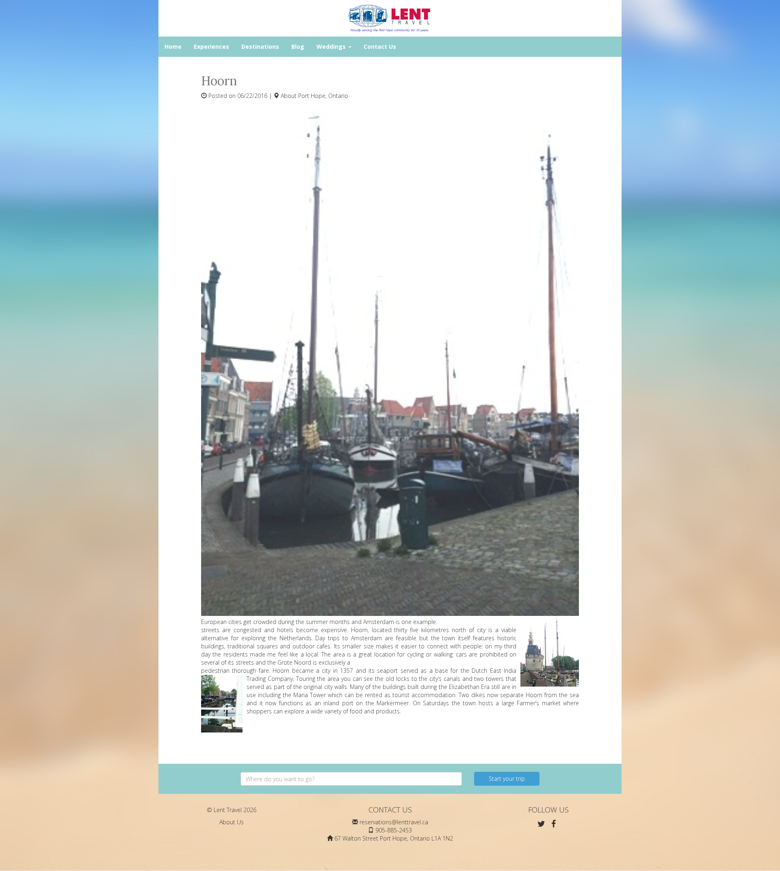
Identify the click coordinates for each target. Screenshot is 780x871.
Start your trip (507, 778)
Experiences (211, 46)
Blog (297, 46)
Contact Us (380, 46)
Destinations (260, 46)
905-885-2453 (393, 830)
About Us (231, 822)
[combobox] (351, 779)
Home (173, 46)
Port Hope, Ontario (323, 96)
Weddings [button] (331, 46)
